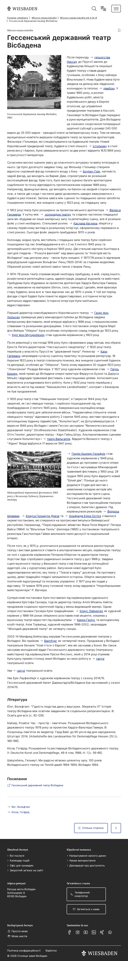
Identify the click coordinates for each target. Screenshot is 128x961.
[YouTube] (86, 932)
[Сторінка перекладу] (103, 8)
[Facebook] (69, 932)
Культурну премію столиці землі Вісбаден (36, 658)
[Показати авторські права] (56, 104)
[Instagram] (77, 932)
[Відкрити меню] (116, 8)
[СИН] (102, 932)
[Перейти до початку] (116, 828)
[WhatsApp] (110, 932)
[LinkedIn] (94, 932)
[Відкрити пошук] (94, 8)
